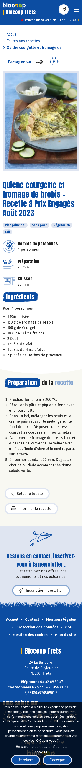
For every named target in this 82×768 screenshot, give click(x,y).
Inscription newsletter (44, 590)
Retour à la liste (30, 493)
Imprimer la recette (34, 508)
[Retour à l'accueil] (14, 5)
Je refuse (25, 760)
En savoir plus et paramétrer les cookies (41, 749)
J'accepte (57, 760)
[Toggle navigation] (76, 11)
